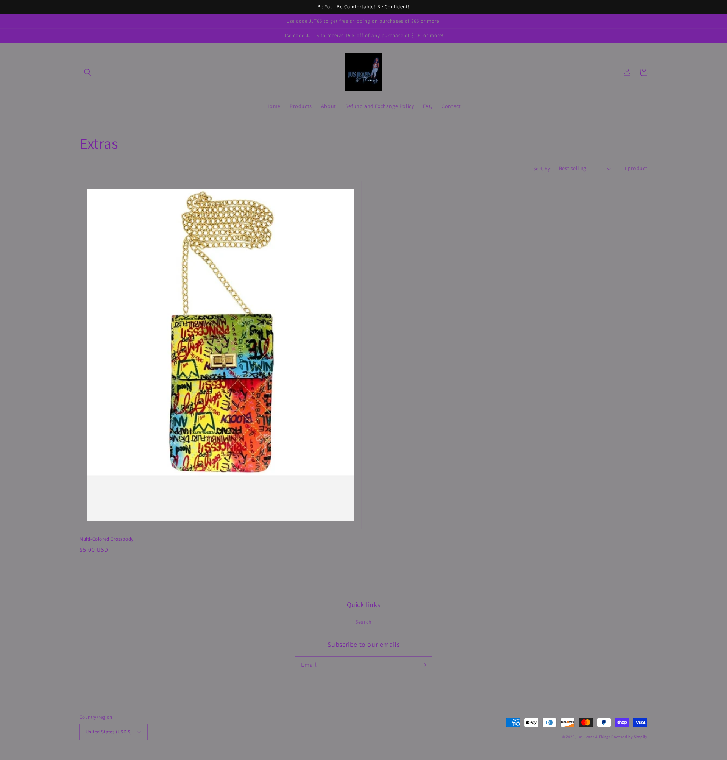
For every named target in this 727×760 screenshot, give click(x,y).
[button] (88, 72)
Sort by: (542, 168)
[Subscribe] (423, 665)
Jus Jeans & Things (593, 736)
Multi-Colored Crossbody (107, 539)
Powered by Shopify (629, 736)
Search (363, 621)
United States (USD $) (109, 732)
